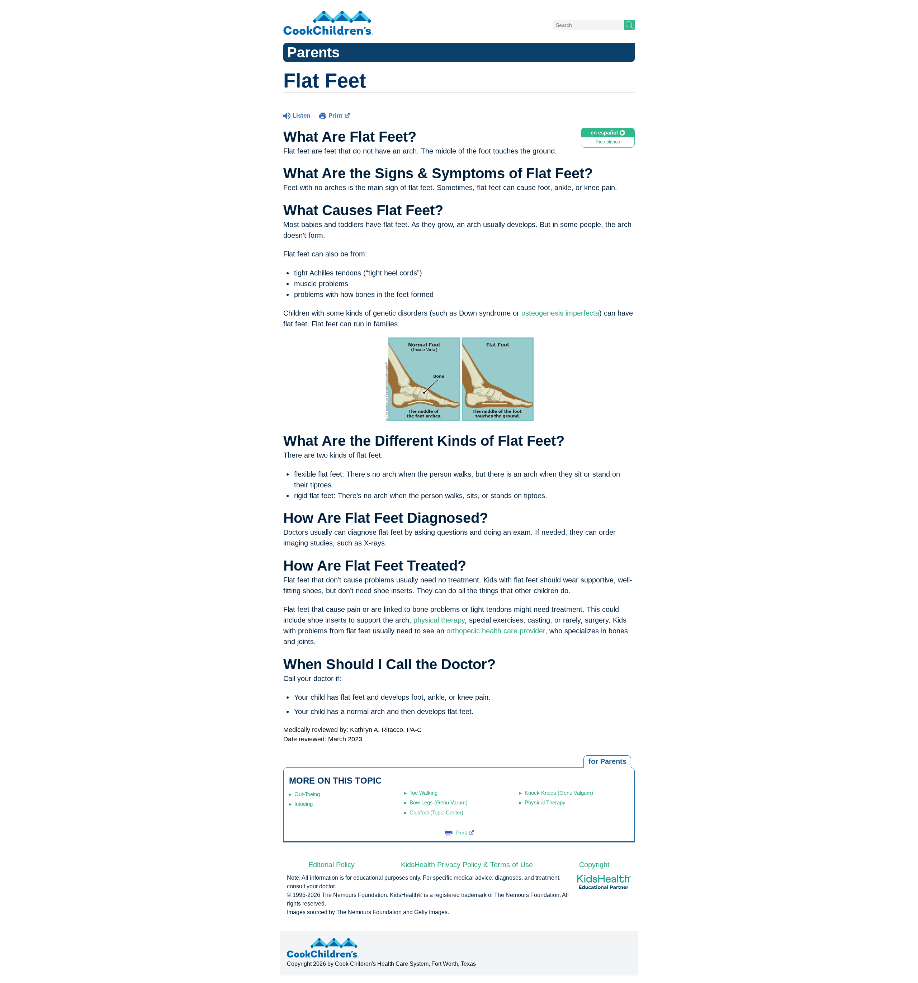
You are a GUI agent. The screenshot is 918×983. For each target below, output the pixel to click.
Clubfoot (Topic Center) (436, 812)
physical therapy (439, 620)
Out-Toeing (307, 794)
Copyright (594, 865)
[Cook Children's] (328, 23)
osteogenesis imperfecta (560, 313)
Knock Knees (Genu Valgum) (559, 793)
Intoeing (303, 804)
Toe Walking (423, 793)
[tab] (607, 761)
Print (335, 115)
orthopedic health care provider (495, 631)
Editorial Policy (331, 865)
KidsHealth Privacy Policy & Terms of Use (467, 865)
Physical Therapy (545, 802)
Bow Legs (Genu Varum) (439, 802)
